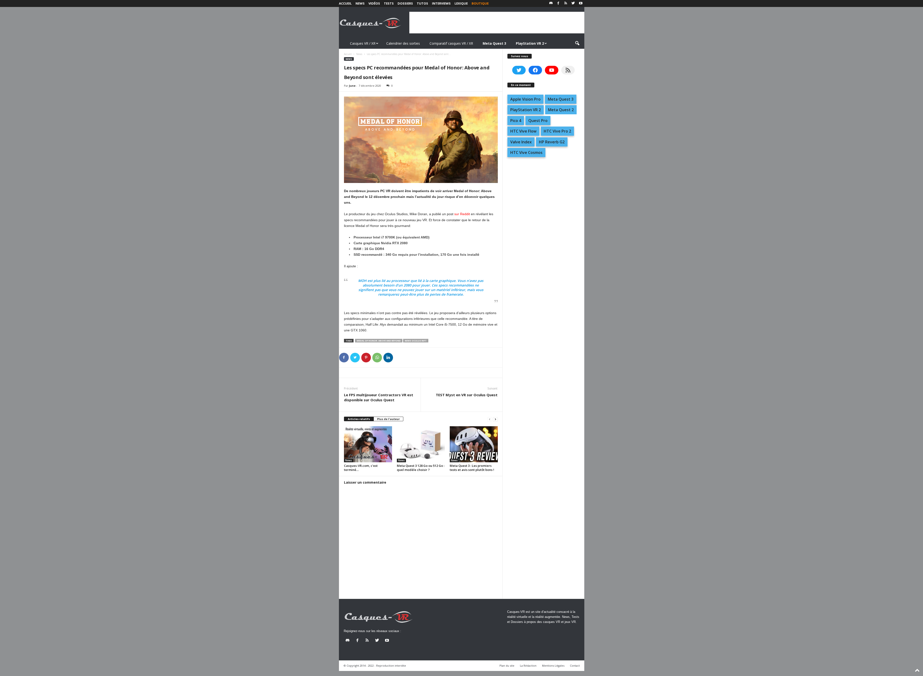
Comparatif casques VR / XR (451, 43)
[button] (577, 43)
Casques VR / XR (362, 43)
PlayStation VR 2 (525, 109)
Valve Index (521, 142)
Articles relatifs (359, 419)
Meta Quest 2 (561, 109)
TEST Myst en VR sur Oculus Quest (467, 394)
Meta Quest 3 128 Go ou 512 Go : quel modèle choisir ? (420, 467)
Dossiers (405, 3)
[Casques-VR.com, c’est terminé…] (368, 444)
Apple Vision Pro (525, 99)
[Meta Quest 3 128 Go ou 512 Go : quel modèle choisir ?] (421, 444)
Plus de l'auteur (388, 419)
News (360, 3)
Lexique (461, 3)
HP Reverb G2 (552, 142)
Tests (389, 3)
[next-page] (495, 419)
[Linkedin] (388, 357)
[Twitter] (573, 3)
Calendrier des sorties (403, 43)
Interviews (441, 3)
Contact (575, 665)
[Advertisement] (496, 22)
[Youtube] (581, 3)
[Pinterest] (366, 357)
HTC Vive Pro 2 (557, 131)
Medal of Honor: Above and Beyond (379, 340)
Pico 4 (515, 120)
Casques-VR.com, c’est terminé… (361, 467)
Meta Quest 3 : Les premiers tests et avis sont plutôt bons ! (472, 467)
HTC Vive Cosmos (526, 152)
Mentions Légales (553, 665)
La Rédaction (528, 665)
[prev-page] (489, 419)
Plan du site (506, 665)
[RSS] (566, 3)
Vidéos (374, 3)
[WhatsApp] (377, 357)
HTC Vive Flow (523, 131)
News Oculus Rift (416, 340)
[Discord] (551, 3)
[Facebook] (558, 3)
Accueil (345, 3)
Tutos (422, 3)
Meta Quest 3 (561, 99)
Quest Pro (538, 120)
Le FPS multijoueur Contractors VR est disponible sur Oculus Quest (378, 397)
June (352, 85)
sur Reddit (462, 214)
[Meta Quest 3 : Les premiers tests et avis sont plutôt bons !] (474, 444)
